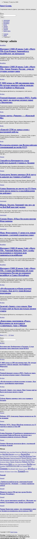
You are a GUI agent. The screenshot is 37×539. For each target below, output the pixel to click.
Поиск (2, 14)
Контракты (6, 460)
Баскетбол (6, 22)
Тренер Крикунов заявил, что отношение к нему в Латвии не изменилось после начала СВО (18, 510)
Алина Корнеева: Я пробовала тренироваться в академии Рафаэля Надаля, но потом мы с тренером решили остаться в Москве (18, 435)
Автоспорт (6, 20)
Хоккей (5, 29)
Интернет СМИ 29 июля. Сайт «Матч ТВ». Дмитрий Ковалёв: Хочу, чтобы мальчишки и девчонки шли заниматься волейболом (17, 251)
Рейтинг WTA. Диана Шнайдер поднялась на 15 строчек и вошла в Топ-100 (18, 425)
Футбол (5, 28)
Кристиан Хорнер (14, 460)
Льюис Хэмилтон (16, 462)
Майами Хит (26, 462)
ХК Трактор (7, 471)
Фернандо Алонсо (23, 469)
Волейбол (6, 23)
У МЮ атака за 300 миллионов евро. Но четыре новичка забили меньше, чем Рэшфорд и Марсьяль (17, 85)
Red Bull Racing (8, 454)
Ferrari (17, 452)
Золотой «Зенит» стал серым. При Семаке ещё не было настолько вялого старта (18, 308)
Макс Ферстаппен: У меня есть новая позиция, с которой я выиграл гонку (17, 234)
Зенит (1, 460)
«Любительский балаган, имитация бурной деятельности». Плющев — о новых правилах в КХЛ (17, 483)
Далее (12, 335)
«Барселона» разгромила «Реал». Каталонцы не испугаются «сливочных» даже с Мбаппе (15, 323)
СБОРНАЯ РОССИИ (12, 466)
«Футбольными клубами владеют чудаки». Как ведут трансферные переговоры (15, 290)
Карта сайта (6, 31)
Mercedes (24, 452)
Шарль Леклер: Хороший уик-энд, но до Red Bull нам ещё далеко (17, 206)
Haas (20, 452)
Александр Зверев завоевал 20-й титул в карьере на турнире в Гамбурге (18, 175)
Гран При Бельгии (25, 456)
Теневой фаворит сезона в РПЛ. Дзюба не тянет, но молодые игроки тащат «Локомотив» (18, 100)
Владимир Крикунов (13, 456)
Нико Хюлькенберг (22, 464)
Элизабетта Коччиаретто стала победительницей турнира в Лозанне (17, 161)
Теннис (5, 26)
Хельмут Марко (13, 471)
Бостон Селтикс (4, 456)
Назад (1, 335)
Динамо (34, 458)
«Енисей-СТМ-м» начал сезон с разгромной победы (15, 130)
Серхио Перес (26, 466)
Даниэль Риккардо (15, 458)
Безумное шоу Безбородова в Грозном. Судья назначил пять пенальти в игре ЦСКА (17, 347)
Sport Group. (6, 6)
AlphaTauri (3, 452)
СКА (21, 466)
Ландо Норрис (22, 460)
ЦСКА (26, 471)
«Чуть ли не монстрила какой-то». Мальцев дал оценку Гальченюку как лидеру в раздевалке (18, 501)
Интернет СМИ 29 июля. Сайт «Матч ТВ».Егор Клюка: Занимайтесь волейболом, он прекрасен (17, 51)
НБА (10, 464)
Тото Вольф (11, 469)
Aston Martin (12, 452)
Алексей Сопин (17, 454)
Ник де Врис (15, 464)
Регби (5, 25)
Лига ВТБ (29, 460)
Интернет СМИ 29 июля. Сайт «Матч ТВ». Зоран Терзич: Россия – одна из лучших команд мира (17, 69)
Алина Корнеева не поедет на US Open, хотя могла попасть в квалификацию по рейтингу (18, 190)
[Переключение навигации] (0, 12)
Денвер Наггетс (26, 458)
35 (9, 335)
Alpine (8, 452)
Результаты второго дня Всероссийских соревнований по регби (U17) (18, 146)
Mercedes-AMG (30, 452)
